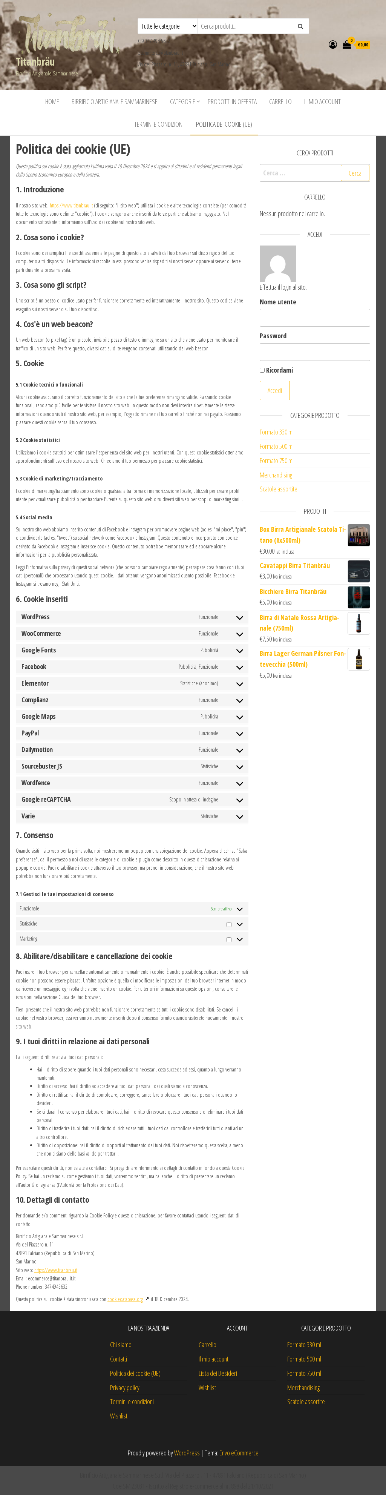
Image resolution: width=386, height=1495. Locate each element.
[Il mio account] (333, 44)
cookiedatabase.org (125, 1299)
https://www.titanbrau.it (71, 205)
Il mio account (322, 101)
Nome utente (278, 301)
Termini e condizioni (159, 124)
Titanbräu (35, 61)
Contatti (118, 1358)
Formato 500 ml (277, 446)
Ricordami (279, 370)
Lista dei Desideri (218, 1373)
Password (273, 335)
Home (52, 101)
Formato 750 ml (277, 460)
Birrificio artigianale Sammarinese (115, 101)
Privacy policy (124, 1387)
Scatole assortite (278, 488)
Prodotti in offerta (232, 101)
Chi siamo (121, 1344)
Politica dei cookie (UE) (224, 124)
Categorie (182, 101)
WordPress (187, 1452)
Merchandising (276, 474)
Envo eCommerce (239, 1452)
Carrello (280, 101)
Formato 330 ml (277, 431)
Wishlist (118, 1415)
